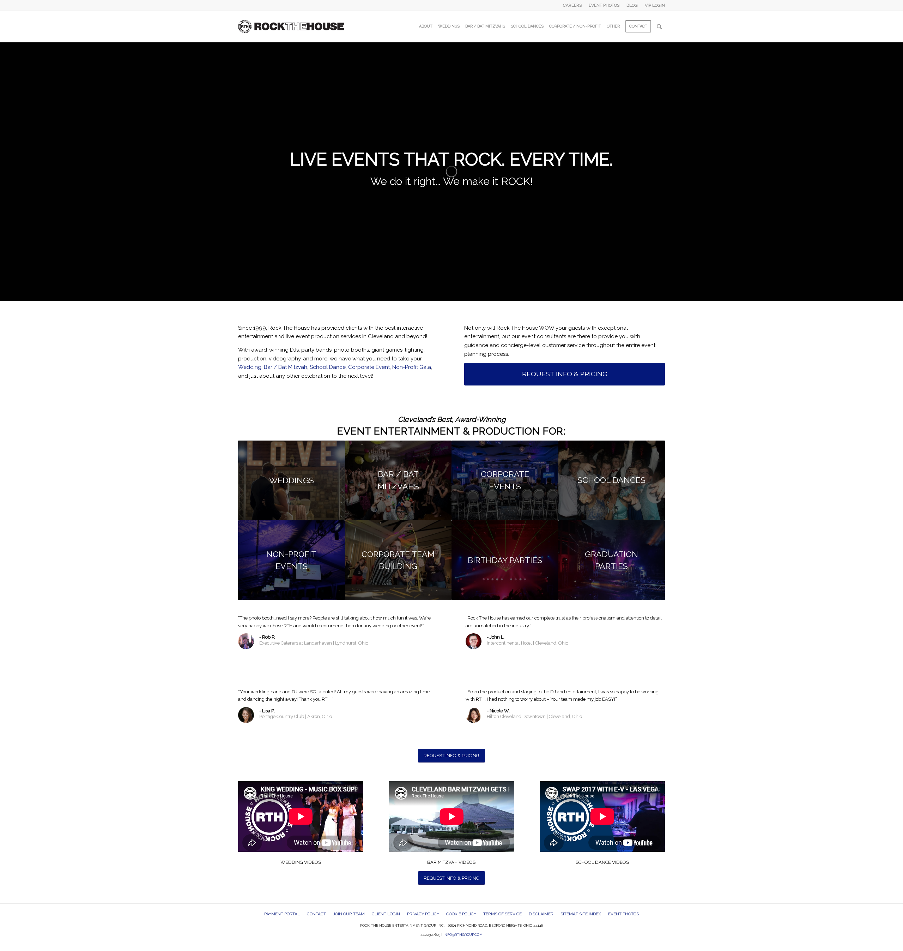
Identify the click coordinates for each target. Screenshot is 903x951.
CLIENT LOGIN (386, 913)
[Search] (659, 26)
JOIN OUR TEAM (349, 913)
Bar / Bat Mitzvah (285, 367)
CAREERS (572, 5)
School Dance (328, 367)
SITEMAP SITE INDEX (580, 913)
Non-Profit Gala (411, 367)
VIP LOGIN (655, 5)
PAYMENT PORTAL (282, 913)
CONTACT (316, 913)
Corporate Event (369, 367)
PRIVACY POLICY (423, 913)
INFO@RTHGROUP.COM (463, 935)
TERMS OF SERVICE (502, 913)
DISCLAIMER (541, 913)
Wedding (249, 367)
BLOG (632, 5)
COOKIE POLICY (461, 913)
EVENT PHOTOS (604, 5)
